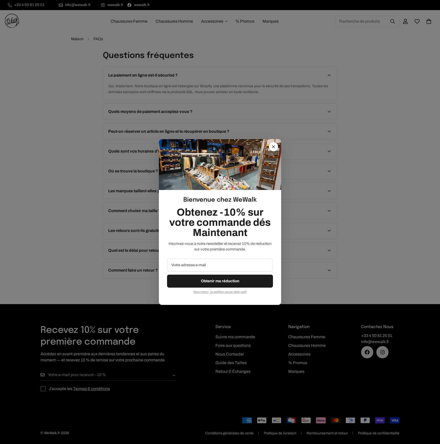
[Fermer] (273, 146)
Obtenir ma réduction (220, 281)
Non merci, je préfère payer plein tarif (220, 292)
